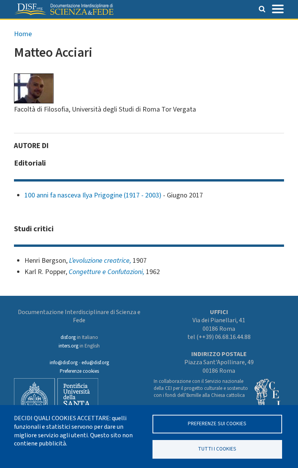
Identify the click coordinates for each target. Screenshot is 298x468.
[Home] (63, 9)
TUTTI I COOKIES (217, 448)
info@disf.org (64, 362)
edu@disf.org (95, 362)
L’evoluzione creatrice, (100, 260)
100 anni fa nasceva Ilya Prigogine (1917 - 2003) (92, 195)
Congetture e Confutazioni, (106, 272)
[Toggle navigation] (278, 8)
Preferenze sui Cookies (217, 423)
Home (23, 34)
